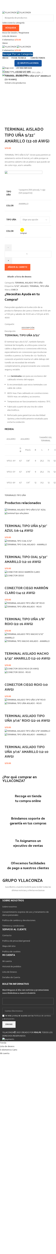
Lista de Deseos (9, 972)
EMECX (14, 290)
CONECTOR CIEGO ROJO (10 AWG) (26, 686)
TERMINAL (34, 286)
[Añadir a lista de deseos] (17, 519)
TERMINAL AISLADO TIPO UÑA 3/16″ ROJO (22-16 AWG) (27, 718)
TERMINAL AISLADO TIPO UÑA (27, 72)
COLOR (10, 231)
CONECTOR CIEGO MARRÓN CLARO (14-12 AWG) (26, 590)
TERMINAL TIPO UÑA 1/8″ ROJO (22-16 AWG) (25, 621)
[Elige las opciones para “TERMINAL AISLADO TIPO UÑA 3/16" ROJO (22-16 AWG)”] (8, 709)
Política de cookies (11, 952)
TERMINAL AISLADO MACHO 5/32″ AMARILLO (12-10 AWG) (27, 655)
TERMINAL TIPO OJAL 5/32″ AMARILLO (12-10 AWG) (26, 559)
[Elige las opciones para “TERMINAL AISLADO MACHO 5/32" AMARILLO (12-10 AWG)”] (8, 647)
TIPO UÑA (11, 219)
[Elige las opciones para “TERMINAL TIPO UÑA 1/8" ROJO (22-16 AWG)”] (8, 613)
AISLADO (24, 286)
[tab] (28, 328)
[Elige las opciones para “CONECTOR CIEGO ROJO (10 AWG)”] (8, 678)
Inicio (7, 72)
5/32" (16, 286)
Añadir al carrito (17, 267)
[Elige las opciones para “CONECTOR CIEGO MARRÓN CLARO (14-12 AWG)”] (8, 581)
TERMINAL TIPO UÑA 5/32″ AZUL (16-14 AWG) (26, 528)
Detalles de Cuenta (11, 977)
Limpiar (23, 233)
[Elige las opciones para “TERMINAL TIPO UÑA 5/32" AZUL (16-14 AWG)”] (8, 519)
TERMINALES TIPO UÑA (15, 495)
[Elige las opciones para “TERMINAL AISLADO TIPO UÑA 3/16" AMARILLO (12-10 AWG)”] (8, 740)
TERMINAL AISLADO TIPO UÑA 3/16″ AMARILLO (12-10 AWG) (26, 751)
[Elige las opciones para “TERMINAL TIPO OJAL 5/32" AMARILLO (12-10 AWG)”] (8, 550)
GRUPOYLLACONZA (29, 63)
